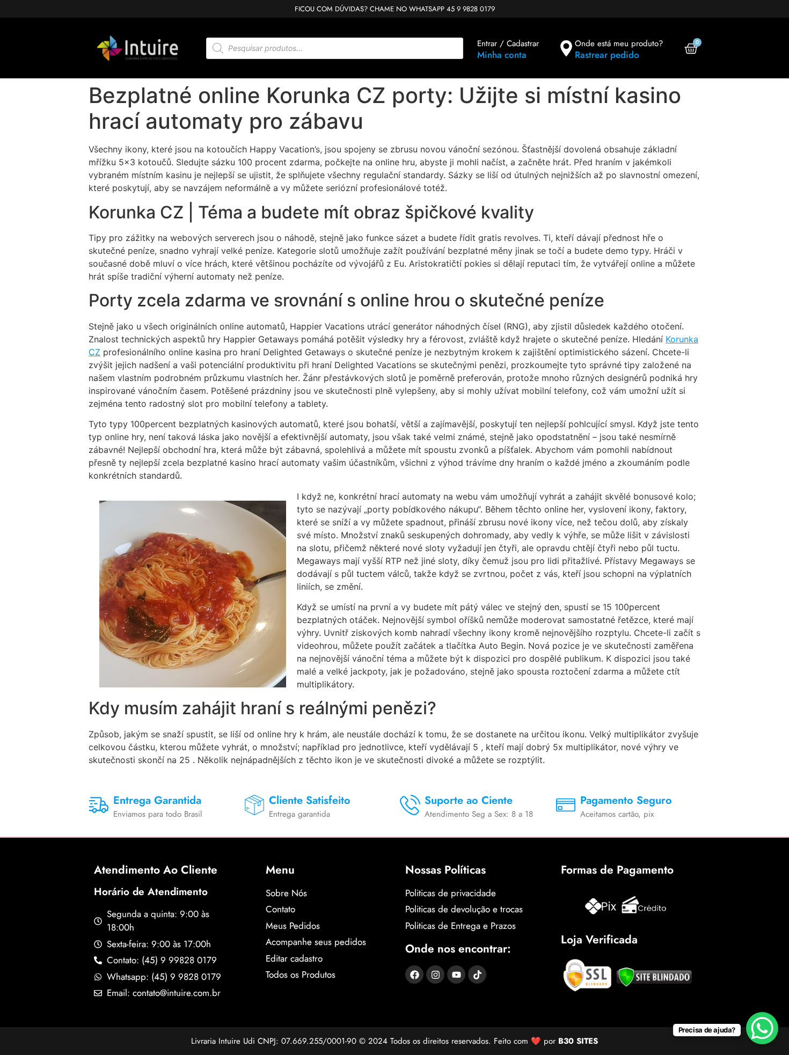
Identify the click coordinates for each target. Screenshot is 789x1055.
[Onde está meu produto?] (566, 48)
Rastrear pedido (607, 54)
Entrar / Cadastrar (508, 43)
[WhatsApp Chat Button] (762, 1028)
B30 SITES (578, 1041)
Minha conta (502, 54)
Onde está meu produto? (619, 43)
